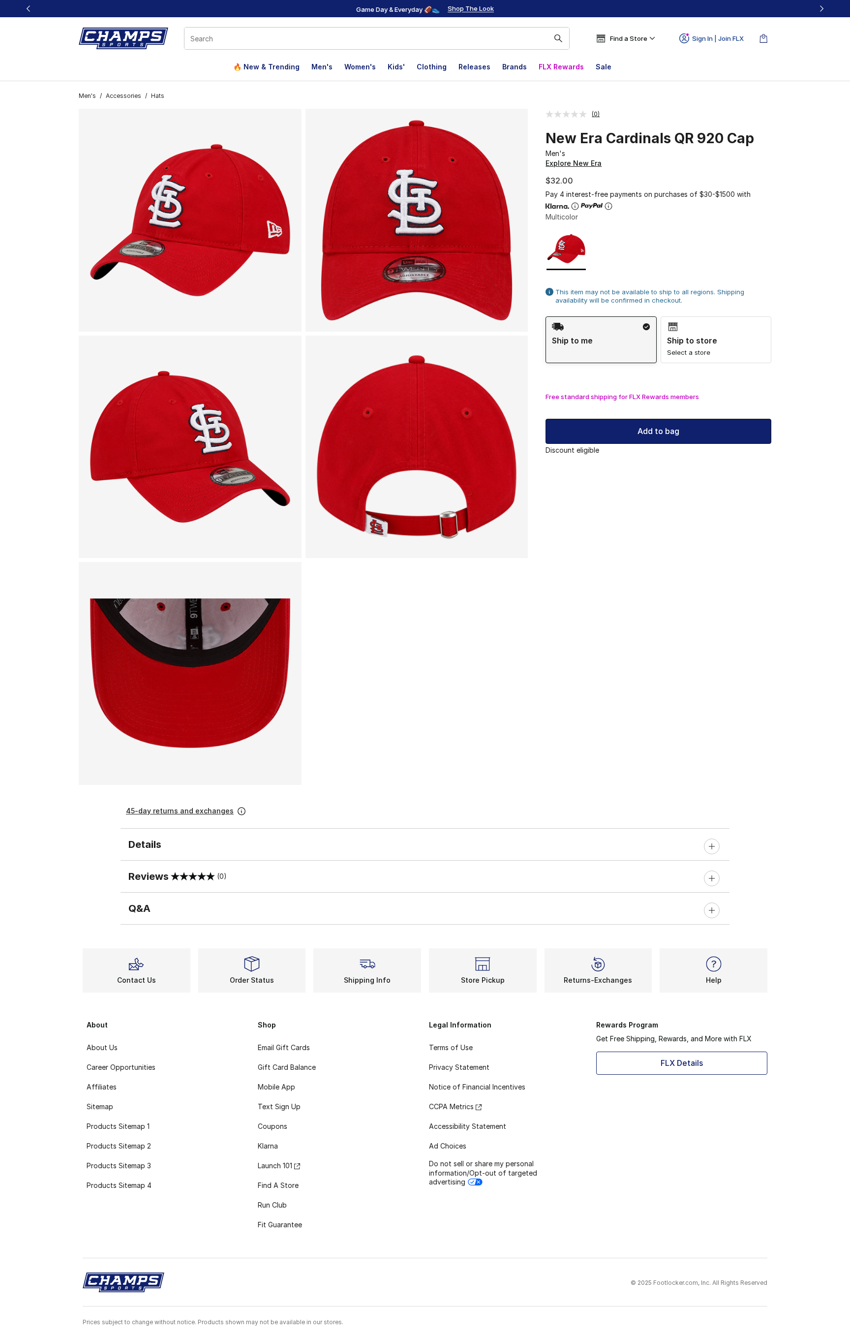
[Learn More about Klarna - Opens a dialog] (575, 206)
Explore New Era (574, 163)
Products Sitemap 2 (119, 1146)
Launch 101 (275, 1165)
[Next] (821, 8)
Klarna (268, 1146)
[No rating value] (569, 114)
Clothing (432, 66)
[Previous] (28, 8)
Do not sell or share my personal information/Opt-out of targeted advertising (483, 1172)
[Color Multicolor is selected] (566, 249)
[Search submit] (558, 38)
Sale (603, 66)
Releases (474, 66)
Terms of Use (451, 1047)
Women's (360, 66)
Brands (514, 66)
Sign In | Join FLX (718, 38)
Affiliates (102, 1087)
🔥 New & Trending (266, 66)
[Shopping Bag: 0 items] (763, 38)
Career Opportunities (121, 1067)
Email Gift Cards (284, 1047)
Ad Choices (447, 1146)
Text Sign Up (279, 1106)
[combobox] (376, 38)
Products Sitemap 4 (119, 1185)
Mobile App (276, 1087)
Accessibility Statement (467, 1126)
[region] (425, 9)
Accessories (123, 95)
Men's (322, 66)
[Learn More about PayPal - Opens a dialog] (608, 206)
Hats (157, 95)
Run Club (272, 1205)
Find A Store (278, 1185)
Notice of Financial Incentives (477, 1087)
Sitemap (100, 1106)
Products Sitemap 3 (119, 1165)
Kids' (396, 66)
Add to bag (658, 431)
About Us (102, 1047)
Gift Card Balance (287, 1067)
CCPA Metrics (451, 1106)
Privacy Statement (459, 1067)
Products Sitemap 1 (118, 1126)
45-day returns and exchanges (180, 811)
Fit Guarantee (280, 1224)
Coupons (272, 1126)
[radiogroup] (658, 339)
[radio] (601, 339)
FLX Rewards (561, 66)
